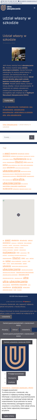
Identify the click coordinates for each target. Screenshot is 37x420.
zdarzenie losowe (23, 189)
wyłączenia (16, 189)
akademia (13, 153)
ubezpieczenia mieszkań (8, 174)
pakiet (27, 258)
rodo (19, 165)
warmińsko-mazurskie (10, 186)
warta (29, 284)
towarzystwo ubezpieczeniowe (22, 167)
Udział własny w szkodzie (14, 37)
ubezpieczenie (21, 176)
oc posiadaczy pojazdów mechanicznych (17, 255)
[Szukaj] (31, 137)
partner (29, 162)
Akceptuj (5, 330)
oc (31, 159)
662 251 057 (13, 1)
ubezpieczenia (8, 110)
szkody (4, 167)
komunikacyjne (13, 107)
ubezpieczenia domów (26, 171)
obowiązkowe (23, 252)
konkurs (11, 159)
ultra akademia (24, 183)
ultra (4, 115)
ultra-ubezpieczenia (14, 115)
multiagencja (23, 107)
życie (29, 189)
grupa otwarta (16, 245)
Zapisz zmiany (9, 416)
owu (30, 107)
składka (8, 263)
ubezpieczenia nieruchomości (22, 174)
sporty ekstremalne (28, 165)
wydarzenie (7, 189)
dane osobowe (19, 156)
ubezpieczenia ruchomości (9, 176)
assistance (6, 156)
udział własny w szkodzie (23, 112)
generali (10, 245)
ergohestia (5, 245)
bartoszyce (14, 243)
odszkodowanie (11, 162)
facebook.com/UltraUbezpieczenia (12, 3)
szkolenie (11, 167)
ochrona (4, 162)
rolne (21, 165)
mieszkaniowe (22, 249)
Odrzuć (15, 330)
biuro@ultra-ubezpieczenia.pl (28, 1)
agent (7, 153)
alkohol (27, 153)
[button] (18, 215)
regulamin (24, 261)
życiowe (19, 289)
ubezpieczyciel (8, 179)
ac (6, 107)
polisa (5, 165)
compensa (13, 156)
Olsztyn (19, 162)
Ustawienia (6, 317)
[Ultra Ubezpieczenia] (10, 7)
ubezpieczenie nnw (8, 278)
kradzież (21, 247)
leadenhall (16, 249)
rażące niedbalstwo (12, 165)
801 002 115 (6, 1)
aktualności (21, 153)
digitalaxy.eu (28, 301)
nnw (27, 159)
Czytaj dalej (8, 100)
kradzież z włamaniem (8, 249)
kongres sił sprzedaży (8, 247)
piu (32, 162)
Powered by (17, 388)
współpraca (22, 186)
